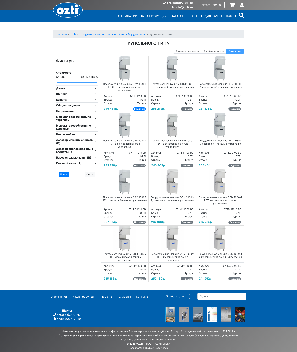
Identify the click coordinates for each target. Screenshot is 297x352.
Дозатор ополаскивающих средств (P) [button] (74, 150)
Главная (61, 34)
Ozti (73, 34)
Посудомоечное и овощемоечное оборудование (113, 34)
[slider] (77, 82)
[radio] (187, 51)
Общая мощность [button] (68, 105)
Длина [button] (60, 88)
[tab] (77, 88)
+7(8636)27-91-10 (180, 3)
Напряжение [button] (65, 111)
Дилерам (211, 16)
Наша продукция (153, 16)
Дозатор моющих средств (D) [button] (74, 141)
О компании (127, 16)
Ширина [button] (61, 94)
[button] (241, 16)
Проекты (195, 16)
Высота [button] (61, 99)
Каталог (177, 16)
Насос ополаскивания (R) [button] (73, 157)
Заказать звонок (211, 5)
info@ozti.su (184, 7)
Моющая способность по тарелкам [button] (73, 118)
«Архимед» (161, 347)
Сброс (90, 174)
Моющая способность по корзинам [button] (73, 127)
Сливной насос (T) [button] (69, 163)
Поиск (63, 174)
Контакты (228, 16)
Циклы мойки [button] (65, 134)
